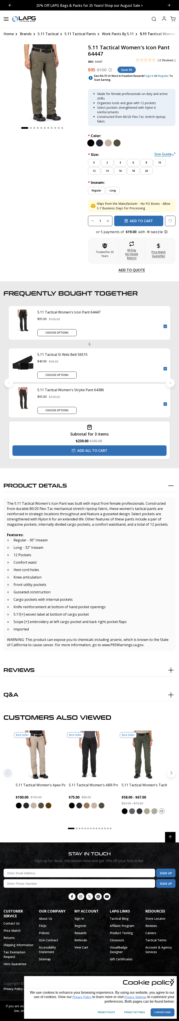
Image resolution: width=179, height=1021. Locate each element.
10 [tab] (59, 128)
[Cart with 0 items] (173, 19)
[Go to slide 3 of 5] (10, 5)
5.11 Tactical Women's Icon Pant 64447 (68, 312)
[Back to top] (170, 837)
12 (94, 171)
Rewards (80, 933)
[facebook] (72, 896)
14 (107, 171)
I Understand (162, 1012)
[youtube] (106, 896)
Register (163, 76)
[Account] (164, 19)
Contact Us (11, 923)
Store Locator (155, 918)
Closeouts (117, 940)
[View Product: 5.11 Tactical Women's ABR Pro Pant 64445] (89, 754)
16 (120, 171)
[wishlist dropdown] (170, 221)
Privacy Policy (81, 997)
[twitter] (89, 896)
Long (113, 190)
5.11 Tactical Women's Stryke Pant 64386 (70, 389)
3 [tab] (34, 128)
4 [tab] (38, 128)
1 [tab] (24, 128)
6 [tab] (45, 128)
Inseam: (96, 182)
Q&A (10, 695)
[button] (132, 232)
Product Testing (121, 933)
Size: (93, 154)
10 (159, 162)
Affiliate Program (122, 926)
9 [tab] (55, 128)
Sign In (149, 76)
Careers (150, 933)
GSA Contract (48, 940)
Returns (9, 938)
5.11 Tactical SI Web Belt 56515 (62, 354)
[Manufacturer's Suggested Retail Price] (110, 70)
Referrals (80, 940)
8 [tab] (52, 128)
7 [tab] (48, 128)
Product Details (35, 486)
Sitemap (45, 959)
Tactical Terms (156, 940)
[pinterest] (98, 896)
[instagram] (80, 896)
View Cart (81, 947)
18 (133, 171)
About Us (45, 918)
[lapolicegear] (24, 19)
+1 (161, 811)
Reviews (19, 670)
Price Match (12, 930)
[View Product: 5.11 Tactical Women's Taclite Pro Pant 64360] (142, 754)
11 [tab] (62, 128)
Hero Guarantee (14, 964)
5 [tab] (41, 128)
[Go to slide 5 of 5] (169, 5)
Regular (96, 190)
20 (146, 171)
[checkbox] (165, 326)
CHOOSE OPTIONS (57, 332)
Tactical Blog (119, 918)
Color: (94, 135)
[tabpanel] (42, 83)
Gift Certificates (121, 959)
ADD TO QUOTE (132, 270)
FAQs (42, 926)
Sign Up (166, 873)
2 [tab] (31, 128)
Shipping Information (18, 945)
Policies (44, 933)
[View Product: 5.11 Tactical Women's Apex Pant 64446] (36, 754)
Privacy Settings (135, 997)
